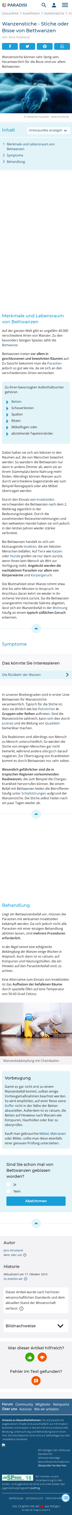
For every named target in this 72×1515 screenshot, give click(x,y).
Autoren (25, 1409)
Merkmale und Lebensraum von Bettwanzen (31, 146)
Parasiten (54, 363)
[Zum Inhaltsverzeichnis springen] (36, 628)
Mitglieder (43, 1404)
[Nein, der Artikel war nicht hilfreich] (42, 1357)
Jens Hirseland (13, 1250)
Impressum (16, 1498)
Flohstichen (46, 709)
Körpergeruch (41, 575)
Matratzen (58, 1133)
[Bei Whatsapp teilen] (62, 46)
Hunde (15, 556)
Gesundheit (10, 13)
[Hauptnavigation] (65, 5)
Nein (17, 1191)
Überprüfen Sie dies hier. (52, 1465)
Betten (16, 401)
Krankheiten (31, 13)
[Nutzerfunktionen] (54, 5)
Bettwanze (10, 345)
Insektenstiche (54, 13)
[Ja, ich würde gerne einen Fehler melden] (36, 1380)
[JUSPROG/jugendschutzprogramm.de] (17, 1478)
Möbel (44, 1133)
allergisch (49, 751)
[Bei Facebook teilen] (10, 46)
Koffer (9, 1106)
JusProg (35, 1488)
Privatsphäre (54, 1498)
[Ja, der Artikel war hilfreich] (29, 1357)
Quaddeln (52, 723)
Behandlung (16, 161)
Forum (7, 1404)
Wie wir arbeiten (46, 1409)
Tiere (41, 551)
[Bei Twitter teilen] (27, 46)
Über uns (9, 1409)
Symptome (15, 155)
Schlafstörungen (33, 793)
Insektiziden (45, 499)
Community (24, 1404)
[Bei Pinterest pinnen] (45, 46)
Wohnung (60, 608)
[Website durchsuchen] (44, 5)
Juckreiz (7, 723)
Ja (15, 1184)
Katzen (57, 551)
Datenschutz (34, 1498)
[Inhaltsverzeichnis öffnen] (65, 1497)
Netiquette (61, 1404)
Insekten (30, 546)
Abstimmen (36, 1201)
